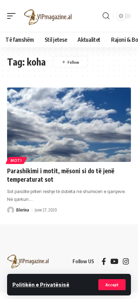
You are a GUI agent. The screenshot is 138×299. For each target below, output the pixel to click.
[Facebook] (104, 261)
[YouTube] (114, 261)
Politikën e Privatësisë (40, 285)
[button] (112, 284)
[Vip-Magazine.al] (48, 16)
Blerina (22, 210)
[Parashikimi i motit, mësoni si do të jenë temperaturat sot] (69, 125)
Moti (16, 160)
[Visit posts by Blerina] (10, 210)
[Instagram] (126, 261)
